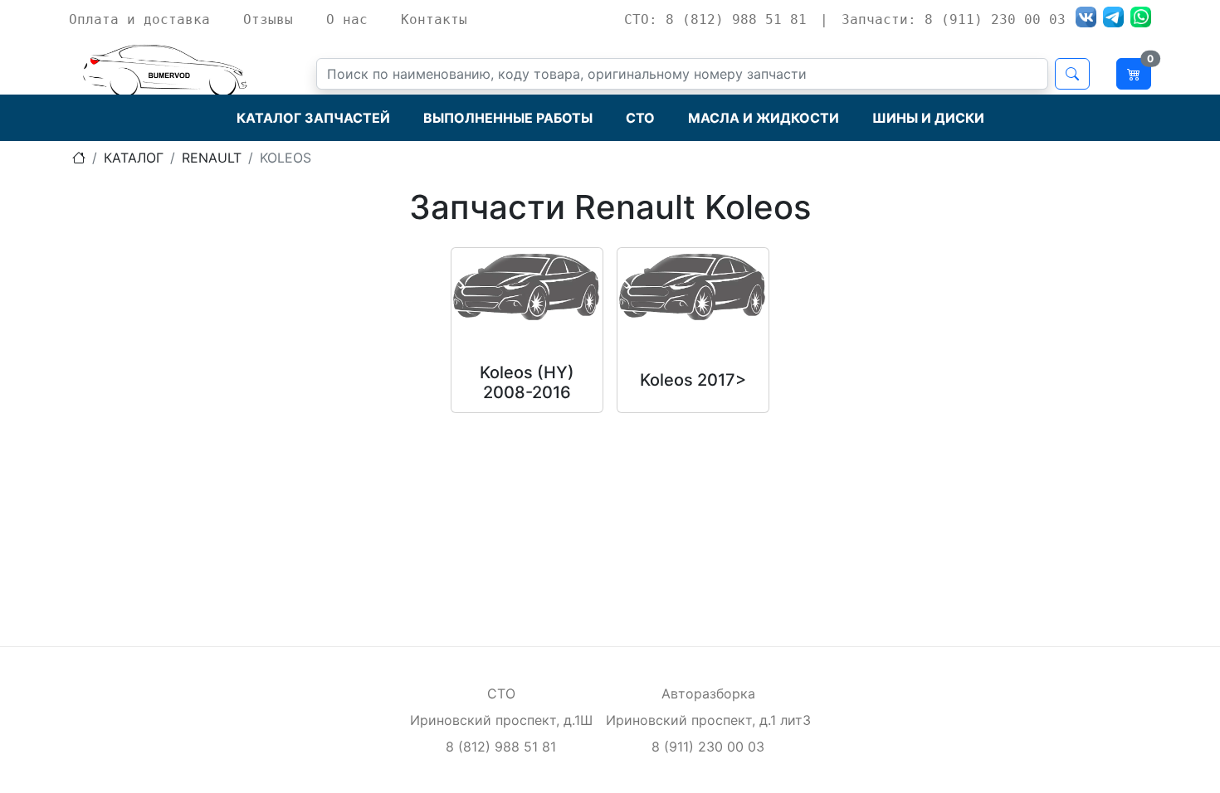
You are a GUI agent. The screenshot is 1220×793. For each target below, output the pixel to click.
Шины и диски (928, 117)
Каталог (133, 157)
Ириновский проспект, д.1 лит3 (708, 720)
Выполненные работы (508, 117)
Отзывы (268, 19)
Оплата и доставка (139, 19)
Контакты (434, 19)
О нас (347, 19)
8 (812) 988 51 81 (501, 746)
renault (212, 157)
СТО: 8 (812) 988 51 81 (715, 19)
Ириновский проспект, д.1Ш (501, 720)
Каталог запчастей (313, 117)
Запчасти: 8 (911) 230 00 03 (954, 19)
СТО (640, 117)
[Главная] (78, 157)
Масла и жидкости (763, 117)
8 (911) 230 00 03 (707, 746)
